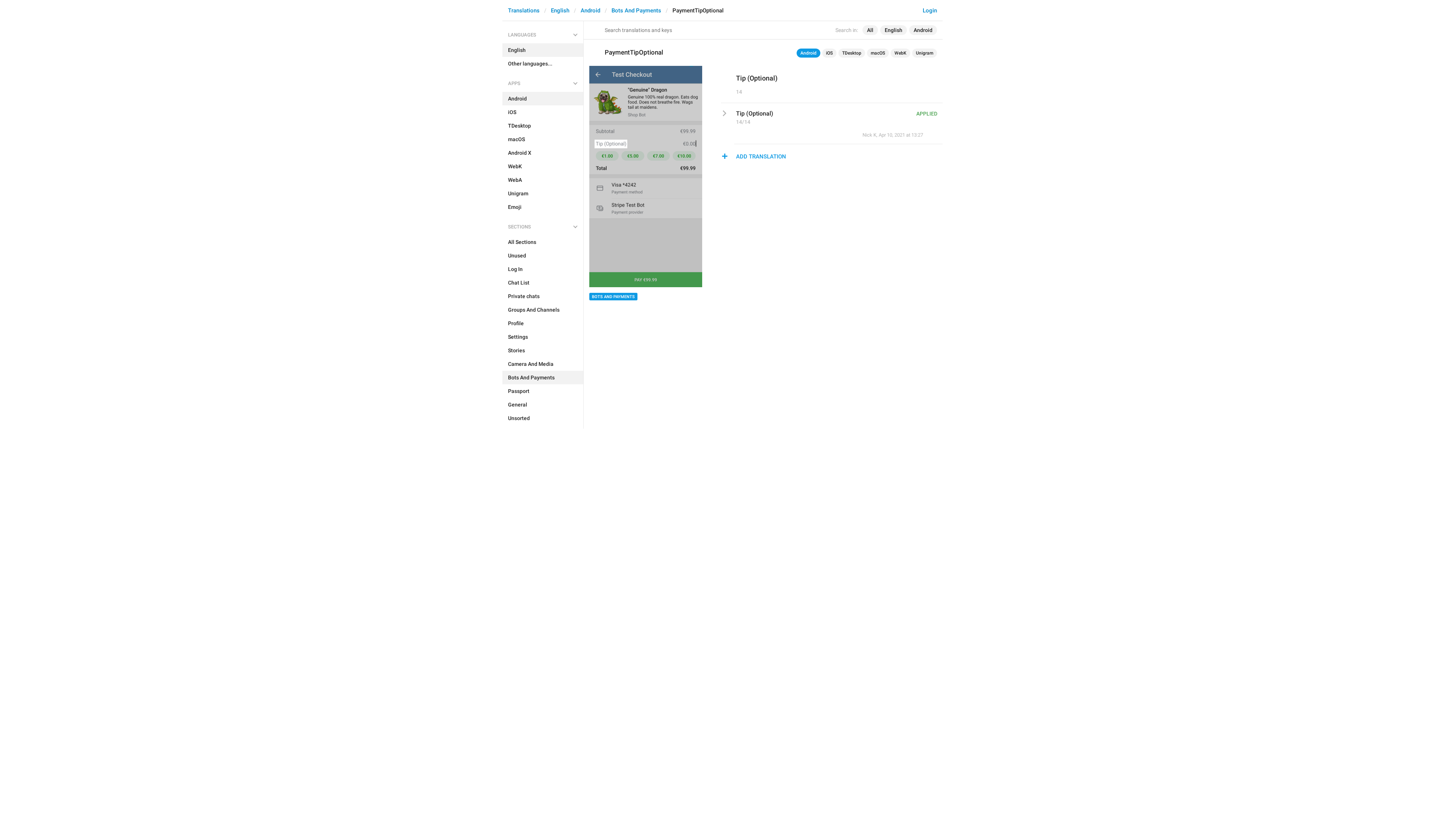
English (560, 10)
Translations (524, 10)
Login (930, 10)
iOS (829, 53)
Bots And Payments (636, 10)
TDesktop (851, 53)
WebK (900, 53)
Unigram (924, 53)
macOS (878, 53)
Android (590, 10)
